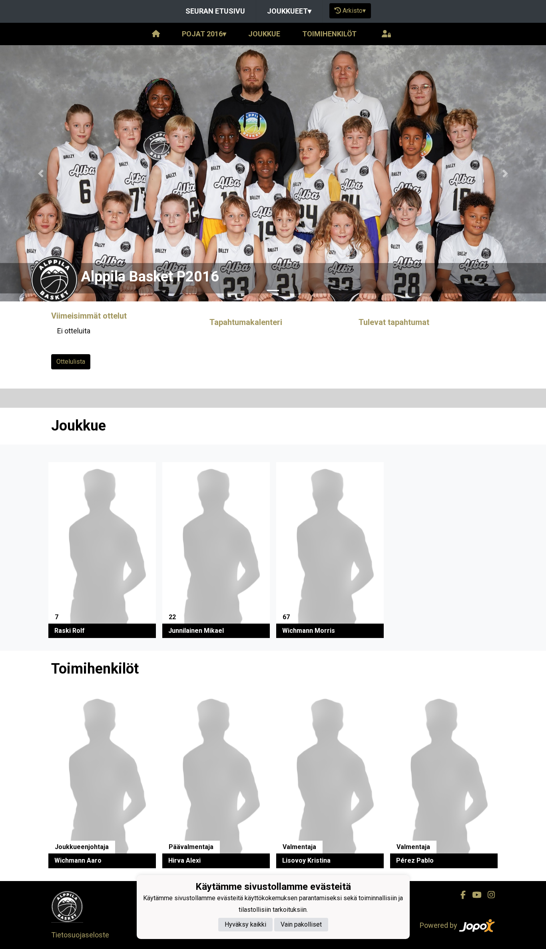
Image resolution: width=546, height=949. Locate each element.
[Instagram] (488, 895)
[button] (41, 173)
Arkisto (354, 10)
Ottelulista (70, 361)
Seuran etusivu (215, 11)
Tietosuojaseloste (80, 935)
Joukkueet (289, 11)
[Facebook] (460, 895)
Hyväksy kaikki (245, 925)
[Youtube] (473, 895)
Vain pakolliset (301, 925)
